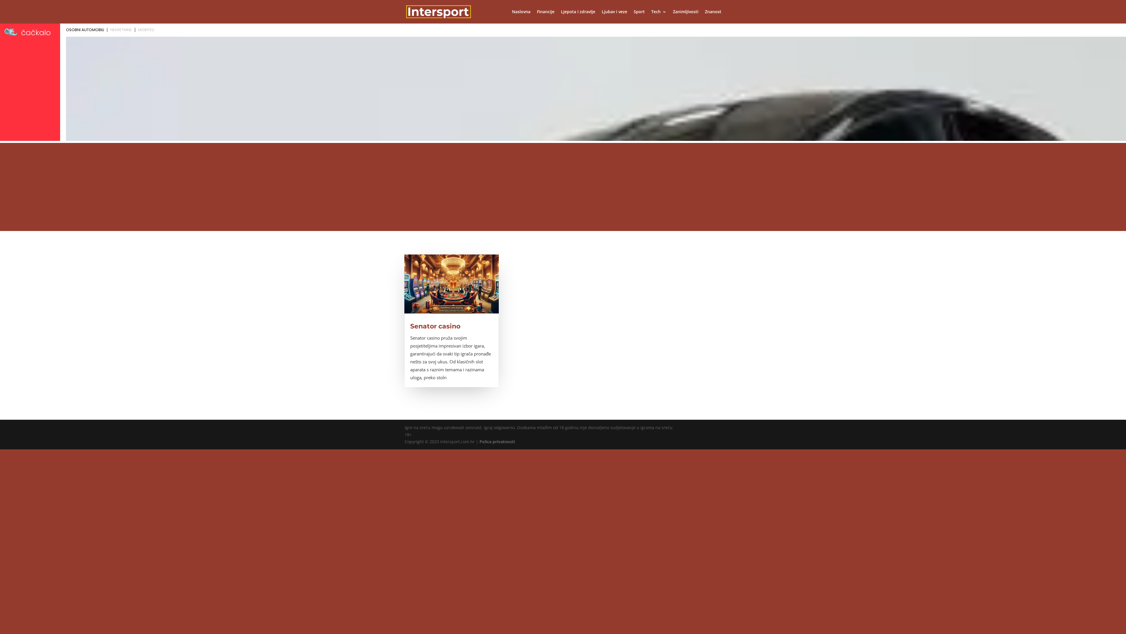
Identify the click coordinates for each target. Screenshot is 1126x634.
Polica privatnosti (497, 441)
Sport (639, 12)
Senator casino (435, 326)
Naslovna (521, 12)
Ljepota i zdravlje (578, 12)
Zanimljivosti (685, 12)
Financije (545, 12)
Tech (656, 12)
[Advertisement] (563, 187)
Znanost (713, 12)
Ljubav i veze (614, 12)
